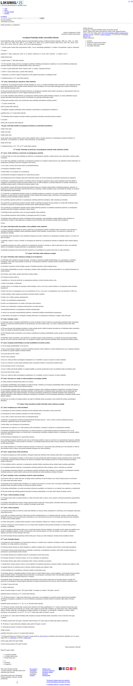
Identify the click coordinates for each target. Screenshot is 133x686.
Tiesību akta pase (88, 28)
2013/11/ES (43, 636)
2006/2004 (13, 638)
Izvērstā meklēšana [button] (6, 20)
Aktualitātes (33, 670)
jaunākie (6, 13)
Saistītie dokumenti (88, 38)
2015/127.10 (86, 36)
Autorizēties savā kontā (7, 21)
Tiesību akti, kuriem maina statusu (96, 42)
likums (118, 31)
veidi (5, 8)
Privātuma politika (47, 672)
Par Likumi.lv (34, 669)
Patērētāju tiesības (113, 33)
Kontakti (32, 675)
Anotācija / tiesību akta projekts (96, 44)
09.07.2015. (105, 33)
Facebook (7, 662)
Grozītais (89, 41)
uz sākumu (4, 16)
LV (129, 1)
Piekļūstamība (46, 675)
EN (132, 1)
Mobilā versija (46, 669)
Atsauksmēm (33, 672)
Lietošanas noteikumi (48, 670)
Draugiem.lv (7, 664)
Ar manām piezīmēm (10, 654)
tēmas (6, 10)
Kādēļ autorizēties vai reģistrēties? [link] (10, 25)
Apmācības (33, 674)
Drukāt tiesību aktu (9, 658)
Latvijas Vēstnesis (105, 34)
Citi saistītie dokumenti (93, 46)
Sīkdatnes (45, 674)
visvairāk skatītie (9, 12)
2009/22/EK (27, 638)
